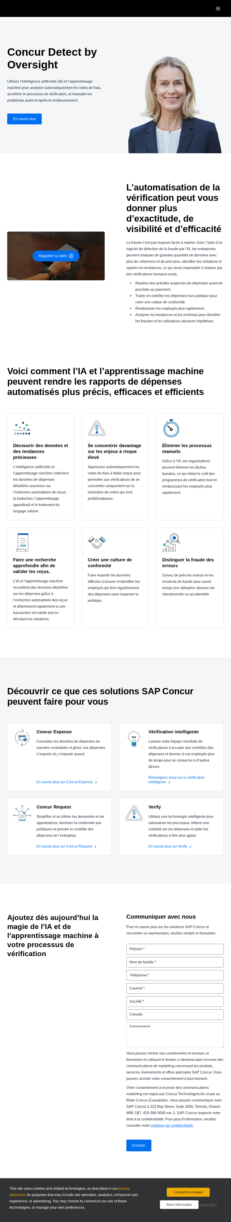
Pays (130, 1012)
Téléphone (135, 972)
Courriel (133, 985)
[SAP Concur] (28, 8)
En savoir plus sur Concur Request (65, 846)
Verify (154, 806)
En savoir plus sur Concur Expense (65, 782)
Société (132, 999)
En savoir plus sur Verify (168, 846)
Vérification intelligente (174, 731)
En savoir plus (24, 119)
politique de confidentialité (172, 1125)
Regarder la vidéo (53, 256)
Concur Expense (54, 731)
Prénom (133, 946)
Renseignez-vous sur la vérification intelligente (176, 780)
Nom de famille (139, 959)
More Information (179, 1204)
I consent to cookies (188, 1192)
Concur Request (54, 806)
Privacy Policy (208, 1204)
